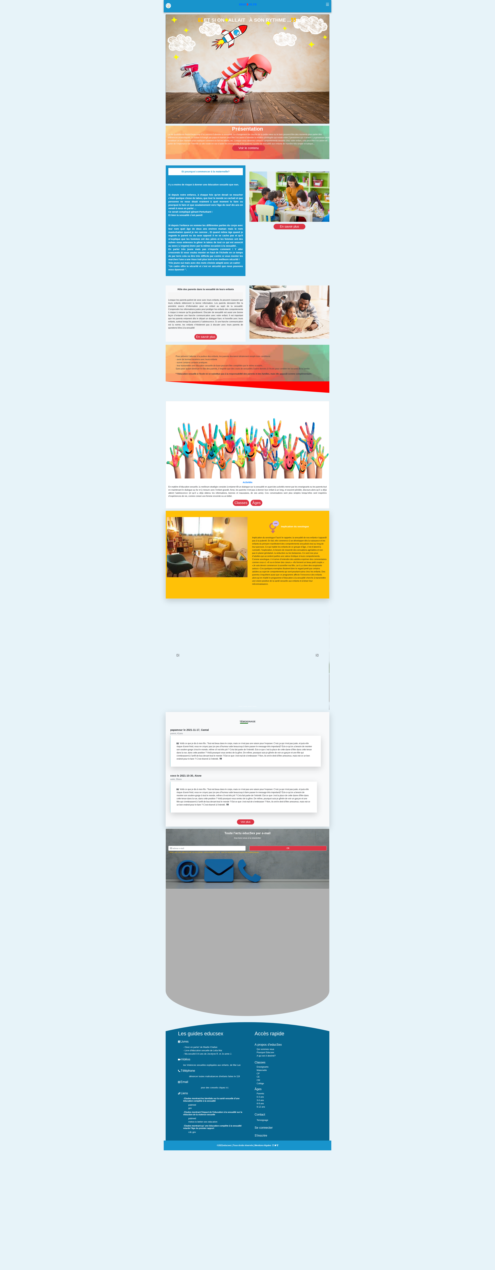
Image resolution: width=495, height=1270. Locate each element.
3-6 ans (260, 1100)
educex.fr (248, 4)
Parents (260, 1093)
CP (258, 1073)
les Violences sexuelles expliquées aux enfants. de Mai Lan (212, 1065)
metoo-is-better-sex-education (202, 1121)
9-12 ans (261, 1106)
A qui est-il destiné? (266, 1055)
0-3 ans (260, 1097)
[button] (178, 655)
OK (288, 848)
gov (190, 1108)
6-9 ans (260, 1103)
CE (258, 1077)
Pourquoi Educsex (265, 1052)
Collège (260, 1083)
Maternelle (262, 1070)
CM (258, 1080)
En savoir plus (289, 226)
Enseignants (263, 1067)
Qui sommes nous (265, 1049)
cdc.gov (192, 1132)
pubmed (192, 1105)
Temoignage (262, 1120)
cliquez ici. (224, 1087)
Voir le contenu (248, 148)
